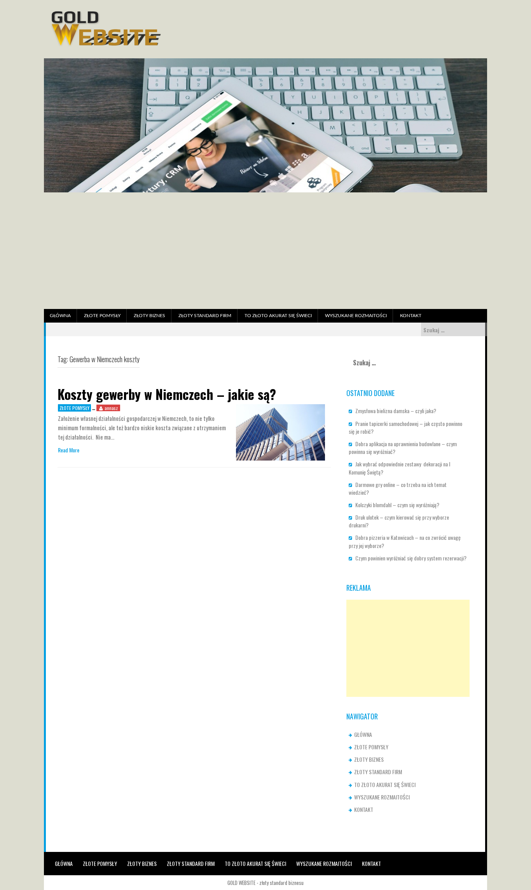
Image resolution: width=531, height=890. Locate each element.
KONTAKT (410, 315)
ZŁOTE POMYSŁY (102, 315)
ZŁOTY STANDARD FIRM (204, 315)
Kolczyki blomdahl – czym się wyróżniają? (397, 505)
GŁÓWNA (60, 315)
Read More (68, 450)
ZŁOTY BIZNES (149, 315)
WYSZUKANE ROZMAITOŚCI (356, 315)
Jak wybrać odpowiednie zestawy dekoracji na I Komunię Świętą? (399, 468)
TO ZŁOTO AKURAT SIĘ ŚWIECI (278, 315)
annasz (111, 408)
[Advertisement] (265, 250)
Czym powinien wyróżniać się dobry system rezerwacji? (410, 558)
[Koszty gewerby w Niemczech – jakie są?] (280, 432)
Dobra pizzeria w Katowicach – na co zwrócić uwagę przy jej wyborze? (405, 541)
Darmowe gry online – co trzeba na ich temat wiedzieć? (398, 488)
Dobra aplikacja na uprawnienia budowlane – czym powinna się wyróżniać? (403, 447)
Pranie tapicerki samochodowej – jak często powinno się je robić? (405, 427)
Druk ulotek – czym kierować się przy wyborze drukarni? (399, 521)
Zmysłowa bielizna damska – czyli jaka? (395, 411)
